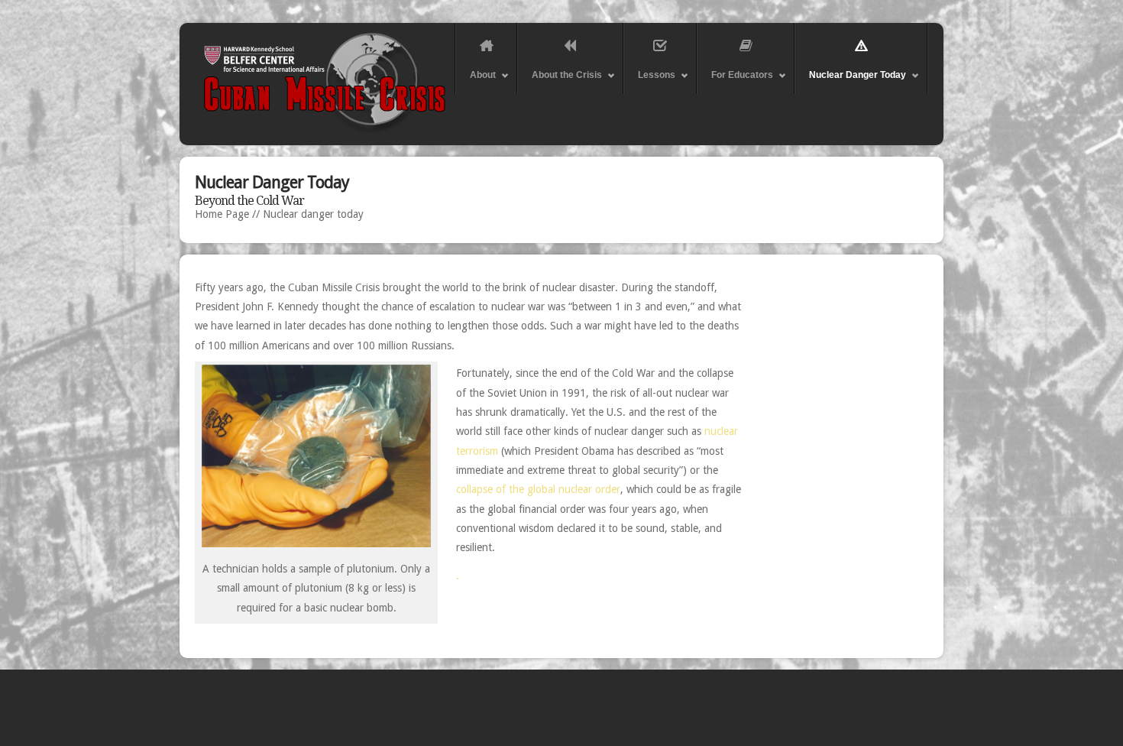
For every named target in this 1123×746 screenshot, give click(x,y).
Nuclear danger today (313, 214)
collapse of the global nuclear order (538, 489)
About (475, 82)
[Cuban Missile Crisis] (558, 130)
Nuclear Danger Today (850, 82)
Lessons (649, 82)
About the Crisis (559, 82)
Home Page (222, 214)
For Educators (735, 82)
